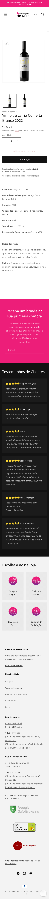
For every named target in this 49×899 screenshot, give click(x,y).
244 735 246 (14, 772)
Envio (17, 130)
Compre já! (24, 159)
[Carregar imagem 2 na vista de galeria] (24, 101)
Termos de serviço (13, 688)
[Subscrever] (40, 350)
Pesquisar (9, 681)
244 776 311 (14, 732)
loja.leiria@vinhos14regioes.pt (20, 787)
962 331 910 (10, 779)
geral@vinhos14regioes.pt (17, 747)
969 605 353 (10, 740)
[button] (6, 14)
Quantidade (7, 135)
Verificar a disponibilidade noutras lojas (20, 175)
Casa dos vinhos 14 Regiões (21, 891)
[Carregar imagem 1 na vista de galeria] (9, 101)
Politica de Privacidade (16, 694)
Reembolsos (10, 700)
